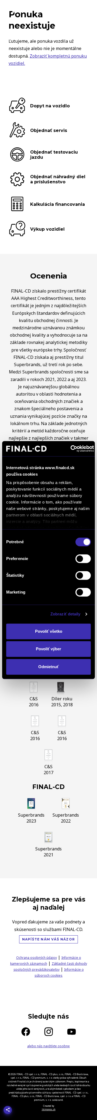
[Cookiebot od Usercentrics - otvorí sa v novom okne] (71, 448)
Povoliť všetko (48, 631)
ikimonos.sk (49, 1109)
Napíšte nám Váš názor (48, 939)
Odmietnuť (48, 666)
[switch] (83, 558)
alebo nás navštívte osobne (48, 1046)
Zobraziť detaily (65, 614)
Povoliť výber (48, 649)
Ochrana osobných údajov (36, 957)
